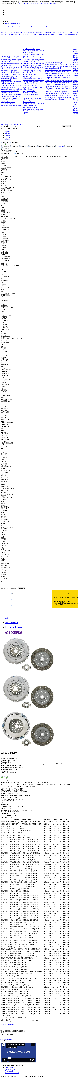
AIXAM (23, 32)
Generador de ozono (59, 77)
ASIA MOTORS (61, 32)
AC (9, 32)
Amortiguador (6, 67)
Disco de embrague (51, 62)
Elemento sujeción (54, 64)
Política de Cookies (50, 3)
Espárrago (60, 70)
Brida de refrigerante (7, 101)
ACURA (13, 32)
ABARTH (4, 32)
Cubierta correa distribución (29, 106)
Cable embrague (7, 104)
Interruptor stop (53, 86)
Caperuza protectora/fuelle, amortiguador (33, 52)
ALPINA (39, 32)
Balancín (8, 78)
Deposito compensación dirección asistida (33, 110)
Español (7, 132)
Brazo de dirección (11, 96)
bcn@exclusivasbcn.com (13, 23)
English (7, 133)
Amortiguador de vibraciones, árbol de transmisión (11, 69)
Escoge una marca (6, 156)
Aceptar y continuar (23, 3)
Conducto (32, 98)
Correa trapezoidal (29, 102)
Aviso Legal (9, 1071)
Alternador (11, 63)
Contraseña (39, 126)
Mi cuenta (4, 124)
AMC (50, 32)
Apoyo (10, 71)
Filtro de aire (52, 73)
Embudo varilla (53, 66)
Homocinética (55, 81)
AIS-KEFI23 (14, 632)
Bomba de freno (12, 89)
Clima (31, 80)
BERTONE (62, 34)
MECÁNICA (20, 154)
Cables (9, 105)
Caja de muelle (16, 105)
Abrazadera (5, 56)
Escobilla (54, 70)
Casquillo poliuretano (28, 77)
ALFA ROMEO (31, 32)
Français (7, 137)
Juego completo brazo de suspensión (57, 89)
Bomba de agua (10, 85)
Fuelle (53, 75)
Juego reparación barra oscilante (57, 96)
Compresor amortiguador (30, 93)
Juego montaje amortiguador (57, 95)
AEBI (18, 32)
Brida (12, 98)
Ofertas (9, 124)
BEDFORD (47, 34)
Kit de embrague (13, 627)
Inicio (7, 618)
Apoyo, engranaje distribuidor (9, 71)
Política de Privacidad (37, 3)
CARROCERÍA (8, 154)
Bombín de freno (12, 94)
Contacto (15, 124)
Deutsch (7, 135)
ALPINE (45, 32)
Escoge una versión (53, 156)
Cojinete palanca (31, 87)
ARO (53, 32)
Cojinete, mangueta (27, 90)
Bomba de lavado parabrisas (11, 90)
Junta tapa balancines (57, 99)
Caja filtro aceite (28, 49)
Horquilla (63, 81)
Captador (34, 54)
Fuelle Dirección (60, 75)
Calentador (34, 50)
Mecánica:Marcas (6, 27)
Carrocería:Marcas (30, 27)
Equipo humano (10, 1069)
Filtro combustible (57, 71)
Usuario (14, 126)
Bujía (7, 103)
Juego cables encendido (59, 88)
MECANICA (11, 622)
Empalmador (62, 66)
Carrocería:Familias (42, 27)
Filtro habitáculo (62, 73)
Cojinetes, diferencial (29, 91)
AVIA (30, 34)
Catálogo (20, 124)
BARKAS (39, 34)
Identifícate (8, 18)
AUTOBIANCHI (12, 34)
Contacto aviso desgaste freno (32, 99)
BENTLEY (55, 34)
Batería (12, 82)
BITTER (69, 34)
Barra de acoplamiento (6, 81)
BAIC (34, 34)
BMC (74, 34)
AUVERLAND (23, 34)
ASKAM (70, 32)
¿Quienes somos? (10, 1067)
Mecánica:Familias (18, 27)
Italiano (7, 139)
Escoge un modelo (32, 156)
